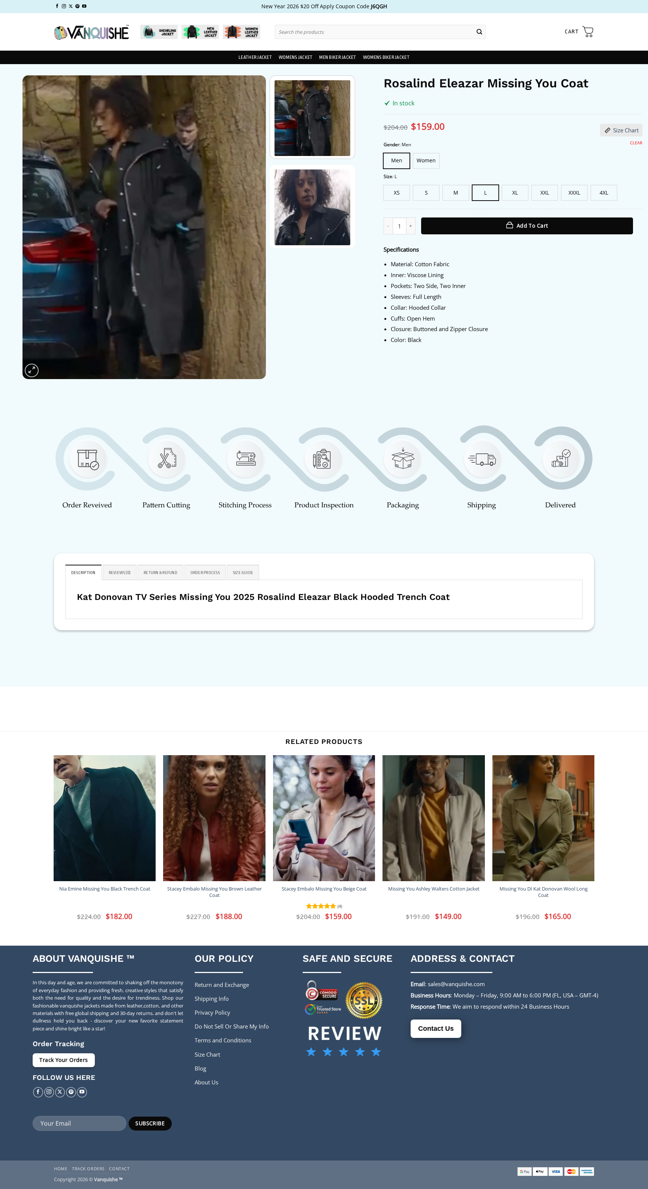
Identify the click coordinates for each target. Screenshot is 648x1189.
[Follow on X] (71, 6)
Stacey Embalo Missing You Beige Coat (324, 889)
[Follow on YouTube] (84, 6)
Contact (119, 1168)
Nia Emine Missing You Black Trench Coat (104, 889)
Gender (391, 144)
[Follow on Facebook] (57, 6)
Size (388, 176)
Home (60, 1168)
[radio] (397, 160)
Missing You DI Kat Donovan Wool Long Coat (544, 892)
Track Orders (88, 1168)
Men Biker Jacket (337, 57)
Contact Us (436, 1028)
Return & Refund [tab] (160, 572)
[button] (579, 32)
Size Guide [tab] (243, 572)
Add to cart (532, 225)
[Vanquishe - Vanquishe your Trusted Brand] (91, 32)
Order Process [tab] (205, 572)
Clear (636, 142)
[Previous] (37, 227)
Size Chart (626, 130)
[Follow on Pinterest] (77, 6)
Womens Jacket (295, 57)
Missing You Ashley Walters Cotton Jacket (434, 889)
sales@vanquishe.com (456, 984)
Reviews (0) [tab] (120, 572)
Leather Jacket (255, 57)
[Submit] (480, 31)
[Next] (251, 227)
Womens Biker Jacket (386, 57)
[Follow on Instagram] (64, 6)
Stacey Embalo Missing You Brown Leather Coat (214, 892)
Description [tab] (83, 572)
